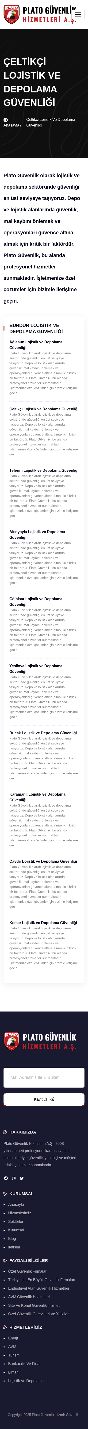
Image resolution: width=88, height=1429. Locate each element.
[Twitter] (21, 1178)
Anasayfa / (12, 125)
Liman (13, 1372)
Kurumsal (16, 1230)
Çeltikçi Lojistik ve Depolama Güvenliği (43, 409)
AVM (12, 1347)
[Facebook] (6, 1178)
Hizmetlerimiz (19, 1213)
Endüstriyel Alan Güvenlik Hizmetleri (38, 1288)
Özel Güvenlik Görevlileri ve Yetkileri (38, 1314)
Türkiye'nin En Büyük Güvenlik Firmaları (41, 1280)
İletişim (14, 1247)
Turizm (13, 1355)
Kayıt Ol (41, 1099)
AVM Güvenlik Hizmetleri (29, 1297)
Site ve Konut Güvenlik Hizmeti (34, 1305)
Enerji (13, 1338)
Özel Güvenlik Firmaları (27, 1271)
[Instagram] (14, 1178)
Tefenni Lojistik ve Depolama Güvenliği (43, 470)
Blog (12, 1239)
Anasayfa (16, 1204)
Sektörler (15, 1222)
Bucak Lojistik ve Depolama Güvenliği (43, 733)
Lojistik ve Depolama (26, 1381)
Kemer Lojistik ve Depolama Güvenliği (43, 923)
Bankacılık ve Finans (25, 1364)
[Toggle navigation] (77, 14)
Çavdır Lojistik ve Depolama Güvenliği (43, 861)
